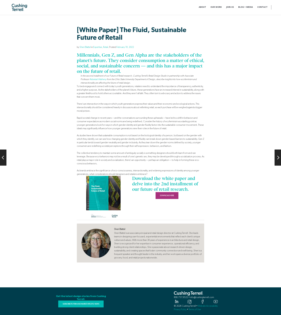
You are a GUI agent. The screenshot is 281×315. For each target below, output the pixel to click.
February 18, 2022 (125, 47)
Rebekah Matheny (98, 79)
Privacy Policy (180, 309)
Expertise (97, 47)
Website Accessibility (208, 305)
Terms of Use (195, 309)
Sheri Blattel (85, 47)
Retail (105, 47)
